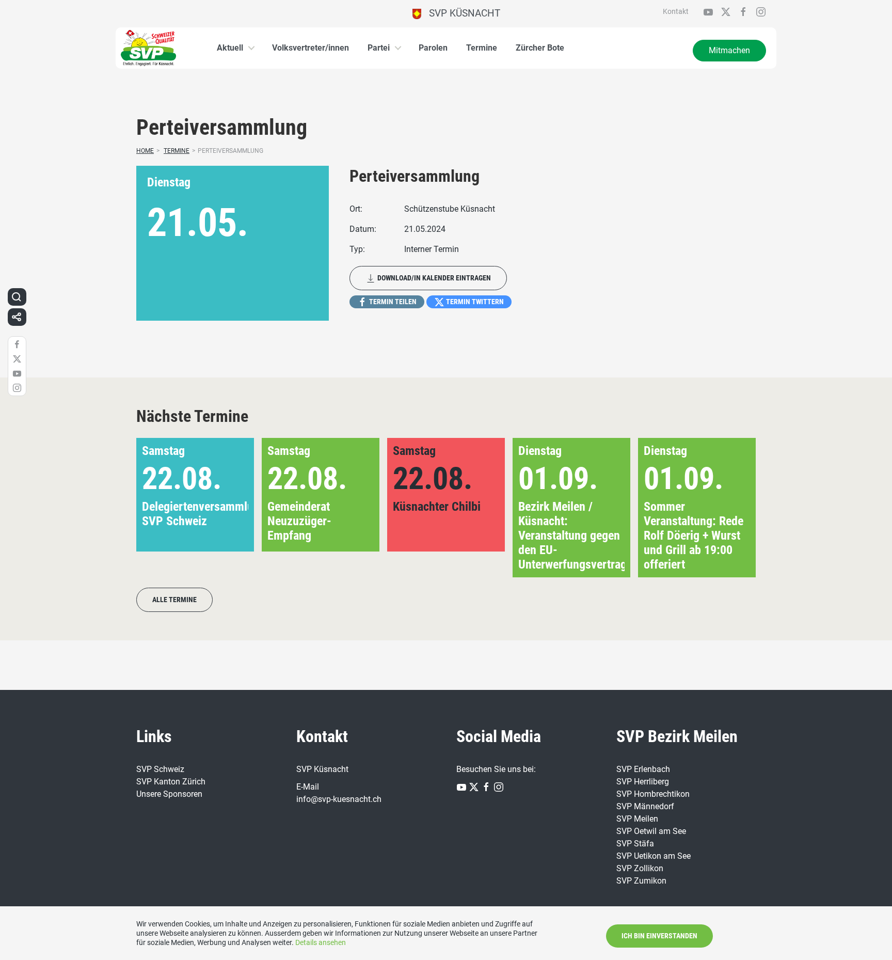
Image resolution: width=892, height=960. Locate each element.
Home (145, 150)
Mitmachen (729, 50)
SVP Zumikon (641, 881)
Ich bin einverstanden (659, 936)
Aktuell (230, 48)
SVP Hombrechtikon (653, 794)
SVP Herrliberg (642, 781)
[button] (731, 508)
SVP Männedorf (645, 806)
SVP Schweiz (160, 769)
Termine (481, 48)
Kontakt (676, 11)
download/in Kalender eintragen (433, 278)
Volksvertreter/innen (310, 48)
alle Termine (174, 599)
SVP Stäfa (635, 843)
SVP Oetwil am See (651, 831)
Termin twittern (474, 301)
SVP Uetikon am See (653, 856)
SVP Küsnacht (460, 13)
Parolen (433, 48)
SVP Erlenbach (643, 769)
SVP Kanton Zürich (170, 781)
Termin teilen (392, 301)
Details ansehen (320, 942)
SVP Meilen (637, 819)
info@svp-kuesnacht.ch (338, 799)
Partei (379, 48)
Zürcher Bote (540, 48)
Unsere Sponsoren (169, 794)
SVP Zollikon (639, 868)
